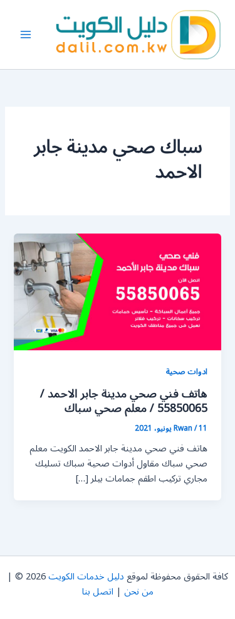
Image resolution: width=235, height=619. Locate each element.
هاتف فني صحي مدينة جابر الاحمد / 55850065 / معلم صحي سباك (123, 401)
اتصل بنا (97, 591)
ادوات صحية (186, 371)
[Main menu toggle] (26, 34)
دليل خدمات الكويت (86, 576)
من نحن (139, 591)
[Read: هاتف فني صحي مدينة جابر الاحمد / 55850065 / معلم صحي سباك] (117, 291)
